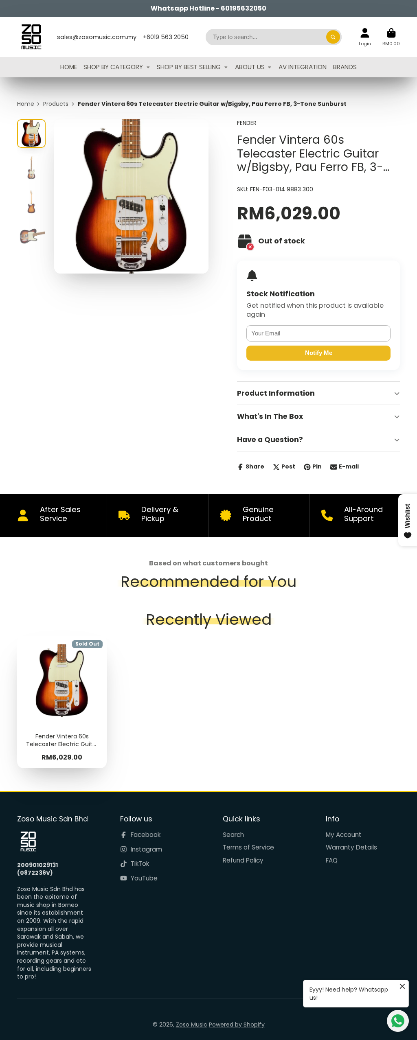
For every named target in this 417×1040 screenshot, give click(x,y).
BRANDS (345, 67)
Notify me (318, 352)
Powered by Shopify (237, 1024)
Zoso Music (191, 1024)
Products (55, 104)
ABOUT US (250, 67)
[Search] (333, 37)
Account (365, 37)
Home (25, 104)
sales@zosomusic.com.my (96, 37)
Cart (391, 37)
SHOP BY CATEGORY (113, 67)
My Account (344, 834)
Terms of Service (248, 847)
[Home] (31, 37)
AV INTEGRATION (303, 67)
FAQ (332, 860)
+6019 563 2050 (166, 37)
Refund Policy (243, 860)
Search (233, 834)
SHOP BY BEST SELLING (189, 67)
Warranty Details (351, 847)
